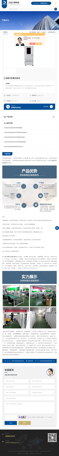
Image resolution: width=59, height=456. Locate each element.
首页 (38, 32)
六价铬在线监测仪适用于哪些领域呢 (13, 127)
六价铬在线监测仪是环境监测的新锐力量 (14, 137)
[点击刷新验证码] (22, 417)
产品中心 (5, 32)
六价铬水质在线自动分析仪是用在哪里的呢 (15, 141)
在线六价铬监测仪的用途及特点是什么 (13, 146)
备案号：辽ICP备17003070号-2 (43, 451)
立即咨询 (45, 106)
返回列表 (30, 361)
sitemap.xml (38, 453)
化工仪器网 (26, 453)
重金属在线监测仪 (53, 32)
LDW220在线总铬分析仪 (18, 361)
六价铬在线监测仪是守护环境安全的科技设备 (15, 132)
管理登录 (32, 453)
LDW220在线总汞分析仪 (46, 361)
